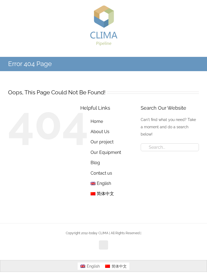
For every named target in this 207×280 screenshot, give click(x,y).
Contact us (101, 173)
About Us (100, 131)
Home (97, 121)
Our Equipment (106, 152)
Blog (95, 162)
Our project (102, 141)
